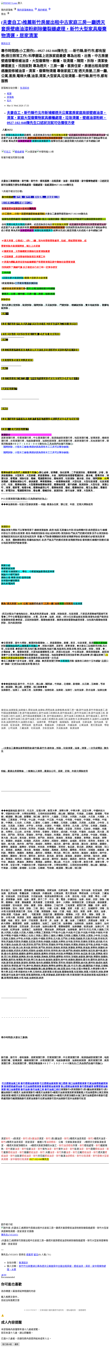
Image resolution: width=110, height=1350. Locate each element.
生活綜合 (24, 88)
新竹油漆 (25, 1089)
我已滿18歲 (7, 1344)
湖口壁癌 (63, 1083)
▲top (3, 1274)
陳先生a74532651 (9, 1235)
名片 (9, 100)
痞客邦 (29, 1254)
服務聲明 (82, 1310)
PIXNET (33, 1310)
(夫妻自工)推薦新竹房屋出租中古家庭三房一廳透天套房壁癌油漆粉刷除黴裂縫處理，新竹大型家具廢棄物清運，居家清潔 (54, 29)
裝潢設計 (23, 1262)
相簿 (9, 93)
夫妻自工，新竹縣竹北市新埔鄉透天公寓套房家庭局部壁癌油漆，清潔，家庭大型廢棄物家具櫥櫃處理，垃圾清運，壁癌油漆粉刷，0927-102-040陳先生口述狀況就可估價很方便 (57, 118)
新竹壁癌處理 (86, 1086)
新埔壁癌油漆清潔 (51, 1086)
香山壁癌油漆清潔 (70, 1086)
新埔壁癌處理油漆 (13, 1086)
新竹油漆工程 (37, 1089)
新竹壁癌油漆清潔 (30, 1083)
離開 (16, 1344)
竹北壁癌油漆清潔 (49, 1083)
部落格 (10, 97)
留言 (36, 1254)
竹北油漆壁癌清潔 (32, 1086)
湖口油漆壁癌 (13, 1089)
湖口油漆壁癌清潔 (77, 1083)
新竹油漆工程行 (53, 1089)
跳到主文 (5, 43)
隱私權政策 (71, 1310)
